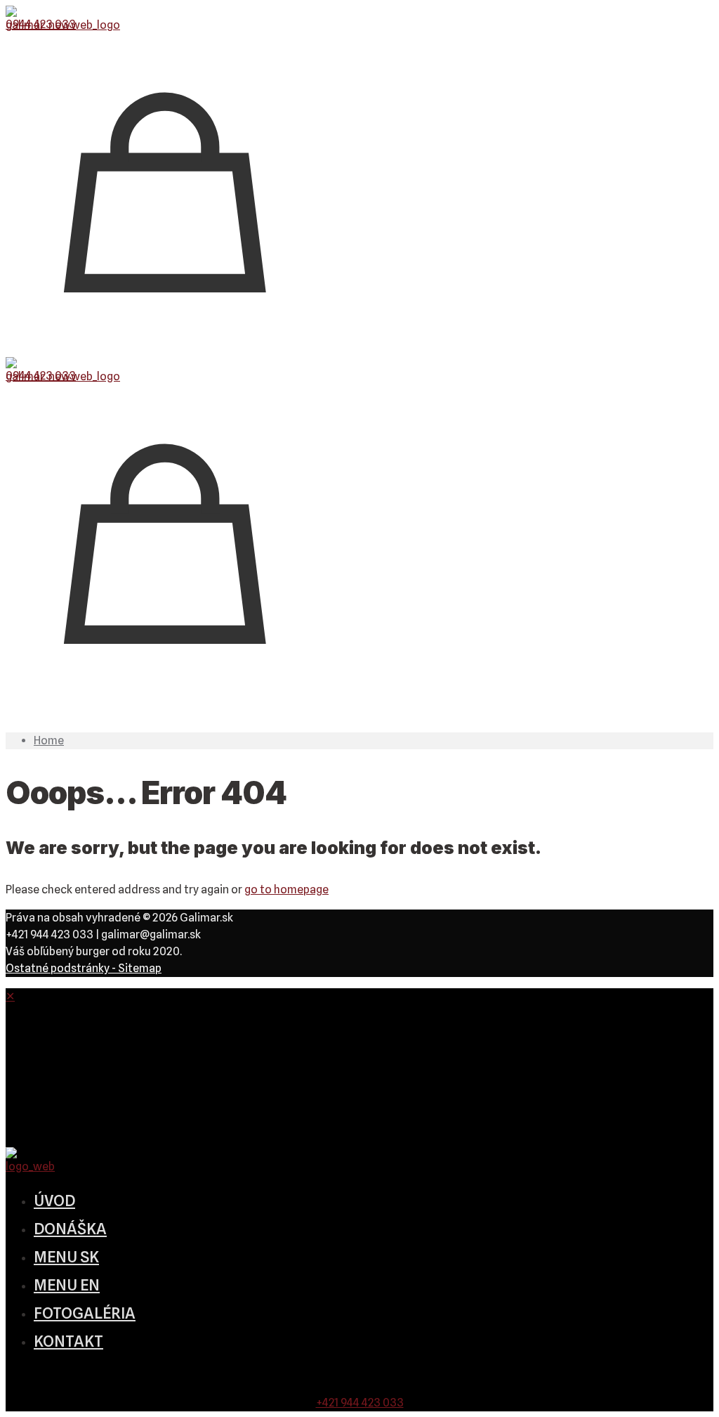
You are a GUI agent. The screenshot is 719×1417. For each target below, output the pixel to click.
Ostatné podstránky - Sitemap (83, 968)
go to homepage (286, 889)
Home (49, 740)
